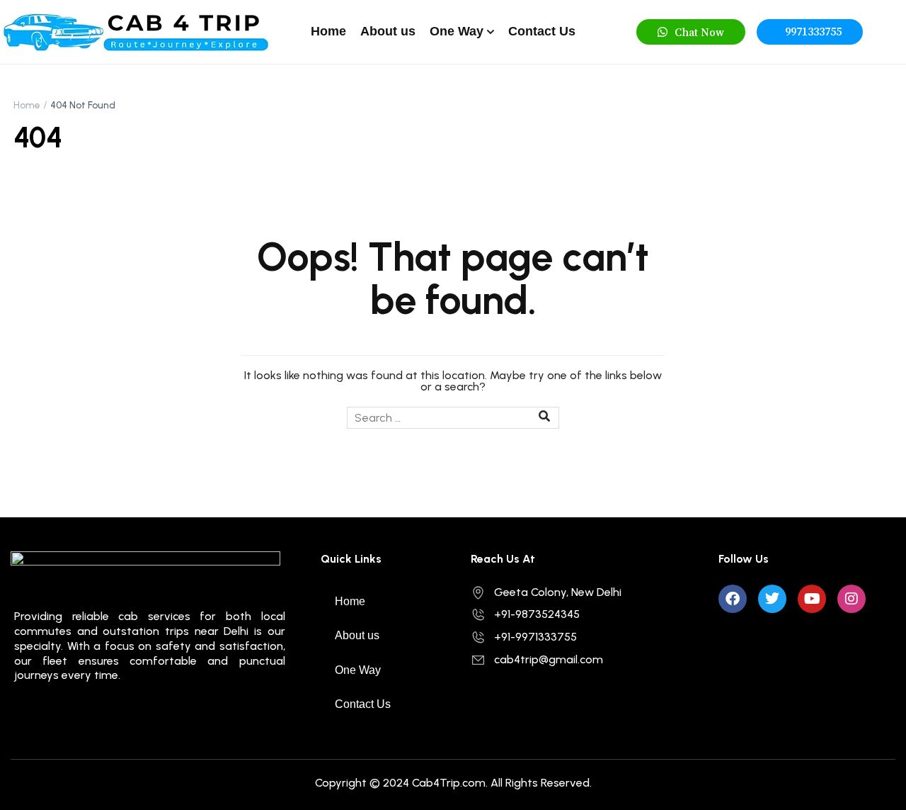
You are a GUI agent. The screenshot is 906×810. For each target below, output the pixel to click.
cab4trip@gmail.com (548, 659)
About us (387, 31)
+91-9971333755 (535, 636)
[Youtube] (812, 599)
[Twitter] (772, 599)
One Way (456, 31)
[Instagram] (851, 599)
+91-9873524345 (537, 614)
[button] (690, 32)
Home (328, 31)
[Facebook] (732, 599)
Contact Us (541, 31)
